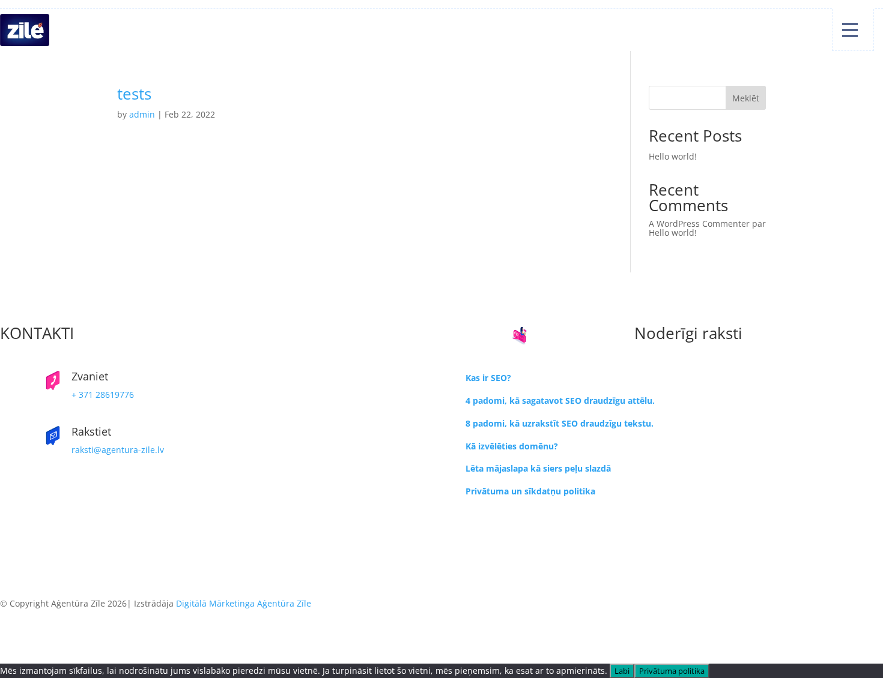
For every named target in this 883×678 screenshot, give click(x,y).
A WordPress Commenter (699, 223)
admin (142, 114)
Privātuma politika (672, 670)
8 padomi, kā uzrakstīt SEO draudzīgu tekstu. (560, 423)
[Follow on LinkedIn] (441, 543)
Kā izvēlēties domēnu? (512, 446)
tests (134, 93)
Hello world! (673, 156)
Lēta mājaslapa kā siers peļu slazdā (538, 468)
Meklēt (745, 98)
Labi (622, 670)
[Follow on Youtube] (441, 562)
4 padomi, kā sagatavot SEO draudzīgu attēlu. (560, 400)
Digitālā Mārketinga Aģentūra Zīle (243, 603)
